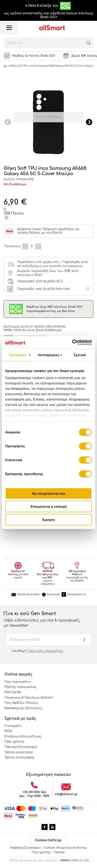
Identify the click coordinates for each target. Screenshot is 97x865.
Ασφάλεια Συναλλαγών (25, 847)
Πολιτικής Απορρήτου (45, 651)
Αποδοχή (37, 651)
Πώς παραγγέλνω (18, 681)
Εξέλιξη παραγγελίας (21, 687)
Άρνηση (48, 519)
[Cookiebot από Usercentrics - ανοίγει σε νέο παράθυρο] (72, 342)
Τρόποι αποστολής (19, 752)
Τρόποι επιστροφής (20, 757)
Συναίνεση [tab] (17, 355)
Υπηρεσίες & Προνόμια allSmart (29, 697)
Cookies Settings (48, 840)
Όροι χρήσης (14, 741)
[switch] (85, 446)
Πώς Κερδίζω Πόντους (21, 702)
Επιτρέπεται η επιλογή (49, 506)
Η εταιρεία (13, 725)
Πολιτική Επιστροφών (21, 747)
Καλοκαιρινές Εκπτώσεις (23, 708)
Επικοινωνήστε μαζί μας (23, 736)
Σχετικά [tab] (80, 355)
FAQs (8, 731)
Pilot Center (13, 692)
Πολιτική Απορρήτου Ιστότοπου (65, 847)
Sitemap (59, 852)
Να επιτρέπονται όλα (48, 493)
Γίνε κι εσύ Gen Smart (42, 619)
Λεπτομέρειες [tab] (48, 355)
